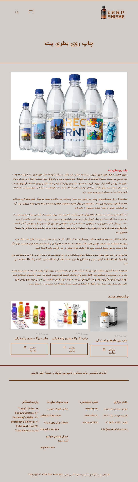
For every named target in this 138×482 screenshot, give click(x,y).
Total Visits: (23, 426)
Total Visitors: (23, 430)
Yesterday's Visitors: (23, 422)
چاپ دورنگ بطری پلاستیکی (31, 338)
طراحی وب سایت (101, 474)
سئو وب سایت (82, 474)
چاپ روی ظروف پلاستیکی (111, 340)
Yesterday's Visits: (23, 417)
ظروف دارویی (54, 408)
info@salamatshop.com (114, 429)
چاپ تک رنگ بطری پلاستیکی (70, 338)
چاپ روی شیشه (52, 422)
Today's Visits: (27, 408)
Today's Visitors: (25, 413)
